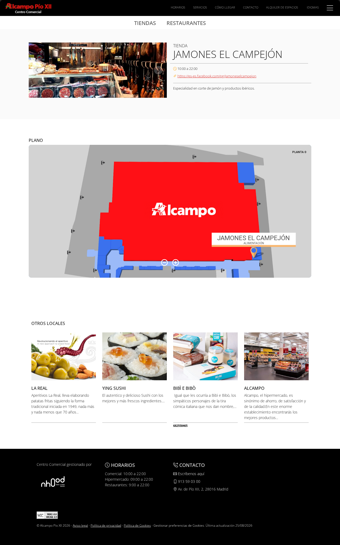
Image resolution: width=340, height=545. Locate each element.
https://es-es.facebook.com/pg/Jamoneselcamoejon (216, 76)
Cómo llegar (225, 7)
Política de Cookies (137, 525)
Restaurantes (186, 23)
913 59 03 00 (188, 481)
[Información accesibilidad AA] (47, 515)
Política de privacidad (106, 525)
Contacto (250, 7)
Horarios (178, 7)
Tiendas (145, 23)
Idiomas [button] (313, 7)
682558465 (180, 426)
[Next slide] (158, 70)
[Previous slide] (37, 70)
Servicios (200, 7)
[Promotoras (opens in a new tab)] (53, 481)
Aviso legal (80, 525)
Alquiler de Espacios (282, 7)
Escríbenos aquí (190, 473)
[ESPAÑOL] (28, 7)
